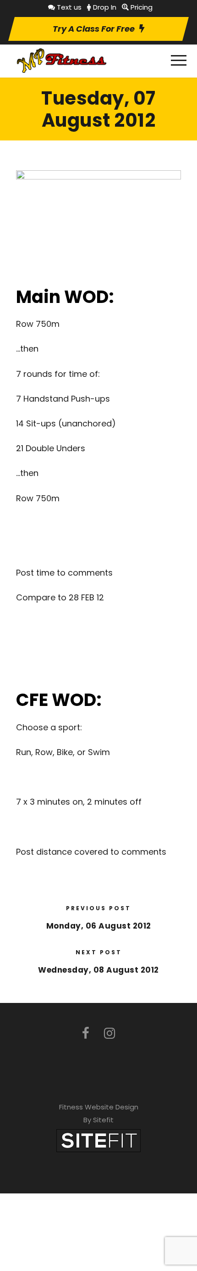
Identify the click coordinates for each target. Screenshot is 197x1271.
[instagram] (109, 1033)
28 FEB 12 (86, 597)
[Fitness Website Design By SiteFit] (98, 1140)
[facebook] (85, 1033)
